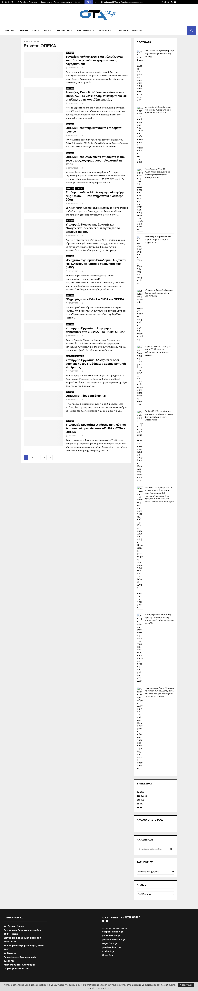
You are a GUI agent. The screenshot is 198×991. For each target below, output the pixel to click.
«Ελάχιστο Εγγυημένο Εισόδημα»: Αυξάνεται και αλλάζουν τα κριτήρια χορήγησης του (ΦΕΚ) (96, 264)
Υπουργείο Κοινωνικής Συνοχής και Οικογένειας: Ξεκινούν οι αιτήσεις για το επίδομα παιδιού (93, 228)
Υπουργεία (63, 30)
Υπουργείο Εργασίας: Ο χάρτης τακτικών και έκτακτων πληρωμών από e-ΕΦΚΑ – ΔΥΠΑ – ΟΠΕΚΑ (96, 428)
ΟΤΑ (46, 30)
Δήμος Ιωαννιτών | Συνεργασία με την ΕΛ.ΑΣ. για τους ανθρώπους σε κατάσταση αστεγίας (158, 351)
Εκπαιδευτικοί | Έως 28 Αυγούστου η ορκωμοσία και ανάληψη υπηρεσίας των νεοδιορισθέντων (157, 173)
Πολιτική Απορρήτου (63, 2)
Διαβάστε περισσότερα (99, 989)
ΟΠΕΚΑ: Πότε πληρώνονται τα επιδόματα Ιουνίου (93, 130)
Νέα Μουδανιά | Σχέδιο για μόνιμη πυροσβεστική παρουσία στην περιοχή (159, 53)
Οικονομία (84, 30)
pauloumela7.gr (111, 941)
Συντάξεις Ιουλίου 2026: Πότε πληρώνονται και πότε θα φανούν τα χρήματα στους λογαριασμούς (94, 60)
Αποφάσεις (70, 356)
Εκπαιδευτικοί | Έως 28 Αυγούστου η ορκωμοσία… (121, 2)
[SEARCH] (171, 849)
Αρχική (9, 30)
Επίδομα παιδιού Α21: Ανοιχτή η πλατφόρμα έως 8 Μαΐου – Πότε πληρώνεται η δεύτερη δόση (95, 196)
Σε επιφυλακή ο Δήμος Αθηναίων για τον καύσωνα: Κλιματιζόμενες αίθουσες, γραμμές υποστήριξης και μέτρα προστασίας (159, 692)
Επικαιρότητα (28, 30)
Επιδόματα (70, 124)
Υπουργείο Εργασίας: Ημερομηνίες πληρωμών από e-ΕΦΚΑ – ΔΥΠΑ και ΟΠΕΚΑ (95, 330)
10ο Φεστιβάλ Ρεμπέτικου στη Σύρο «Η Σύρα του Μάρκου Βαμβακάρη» (158, 239)
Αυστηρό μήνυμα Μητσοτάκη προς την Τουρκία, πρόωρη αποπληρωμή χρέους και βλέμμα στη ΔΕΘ (159, 619)
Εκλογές (104, 30)
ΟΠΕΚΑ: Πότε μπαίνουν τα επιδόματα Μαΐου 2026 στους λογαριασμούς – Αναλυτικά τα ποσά (96, 161)
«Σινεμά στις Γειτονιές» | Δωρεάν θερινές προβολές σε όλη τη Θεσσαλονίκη (159, 293)
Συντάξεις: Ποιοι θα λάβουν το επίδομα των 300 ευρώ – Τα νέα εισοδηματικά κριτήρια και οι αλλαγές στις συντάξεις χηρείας (96, 96)
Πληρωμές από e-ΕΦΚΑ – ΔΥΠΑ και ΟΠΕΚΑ (95, 299)
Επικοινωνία (46, 2)
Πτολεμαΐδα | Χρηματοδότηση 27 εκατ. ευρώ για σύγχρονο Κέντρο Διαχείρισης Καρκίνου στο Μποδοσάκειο (159, 415)
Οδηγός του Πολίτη (129, 30)
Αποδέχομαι (186, 985)
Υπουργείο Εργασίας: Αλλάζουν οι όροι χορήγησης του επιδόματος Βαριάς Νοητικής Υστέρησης (96, 364)
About (77, 2)
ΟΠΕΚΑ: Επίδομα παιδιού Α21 (86, 395)
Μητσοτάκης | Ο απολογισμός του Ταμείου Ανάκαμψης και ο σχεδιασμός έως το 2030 (158, 109)
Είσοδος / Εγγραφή (28, 2)
